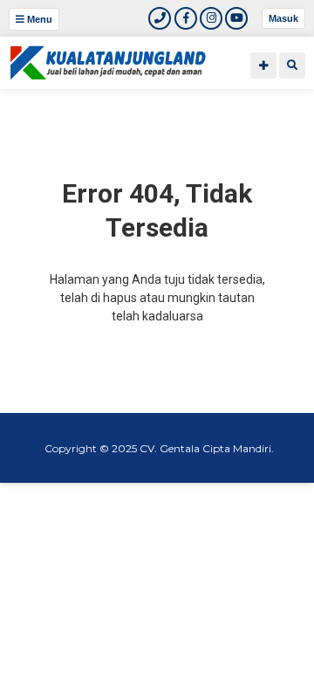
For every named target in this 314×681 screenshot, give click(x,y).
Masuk (283, 18)
